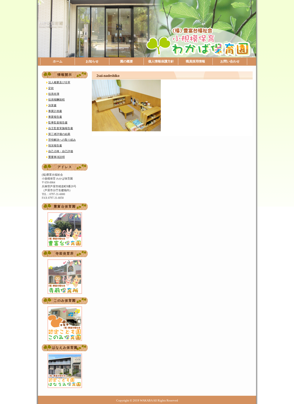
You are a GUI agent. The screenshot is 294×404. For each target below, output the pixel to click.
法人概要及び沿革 (59, 82)
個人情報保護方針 (161, 61)
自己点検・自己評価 (60, 151)
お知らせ (92, 61)
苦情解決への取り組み (62, 139)
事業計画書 (55, 111)
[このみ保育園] (65, 323)
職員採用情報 (195, 61)
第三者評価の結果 (59, 134)
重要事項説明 (56, 157)
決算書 (52, 105)
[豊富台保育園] (65, 229)
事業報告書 (55, 116)
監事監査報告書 (58, 122)
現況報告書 (55, 145)
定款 (51, 88)
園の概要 (126, 61)
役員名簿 (53, 93)
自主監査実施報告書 (60, 128)
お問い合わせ (230, 61)
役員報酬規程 (56, 99)
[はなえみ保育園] (65, 371)
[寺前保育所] (65, 276)
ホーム (57, 61)
